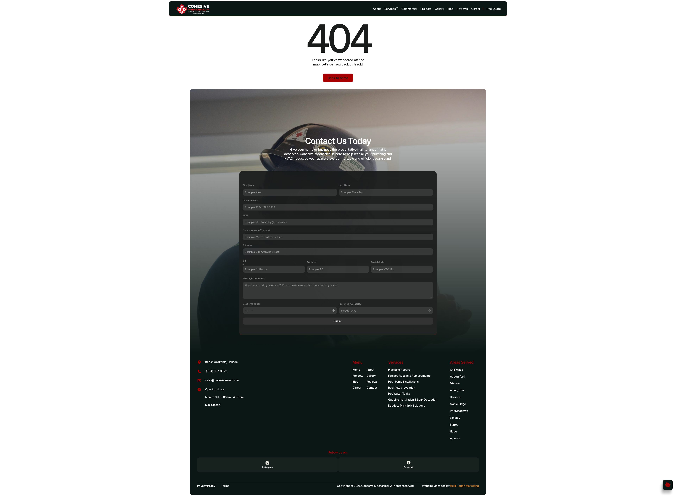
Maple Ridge (458, 404)
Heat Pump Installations (403, 381)
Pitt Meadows (459, 411)
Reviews (372, 381)
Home (356, 369)
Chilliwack (456, 369)
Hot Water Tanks (399, 393)
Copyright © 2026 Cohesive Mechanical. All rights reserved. (376, 486)
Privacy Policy (206, 486)
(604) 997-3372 (216, 371)
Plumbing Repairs (399, 369)
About (370, 369)
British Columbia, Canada (221, 362)
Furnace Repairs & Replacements (409, 375)
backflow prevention (401, 387)
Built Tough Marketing (464, 486)
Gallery (371, 375)
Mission (455, 383)
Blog (355, 381)
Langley (455, 417)
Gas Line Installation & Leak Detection (412, 399)
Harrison (455, 397)
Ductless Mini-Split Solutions (406, 405)
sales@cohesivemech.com (222, 380)
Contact (372, 387)
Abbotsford (457, 376)
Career (356, 387)
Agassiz (455, 438)
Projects (357, 375)
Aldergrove (457, 390)
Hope (453, 431)
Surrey (454, 424)
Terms (225, 486)
